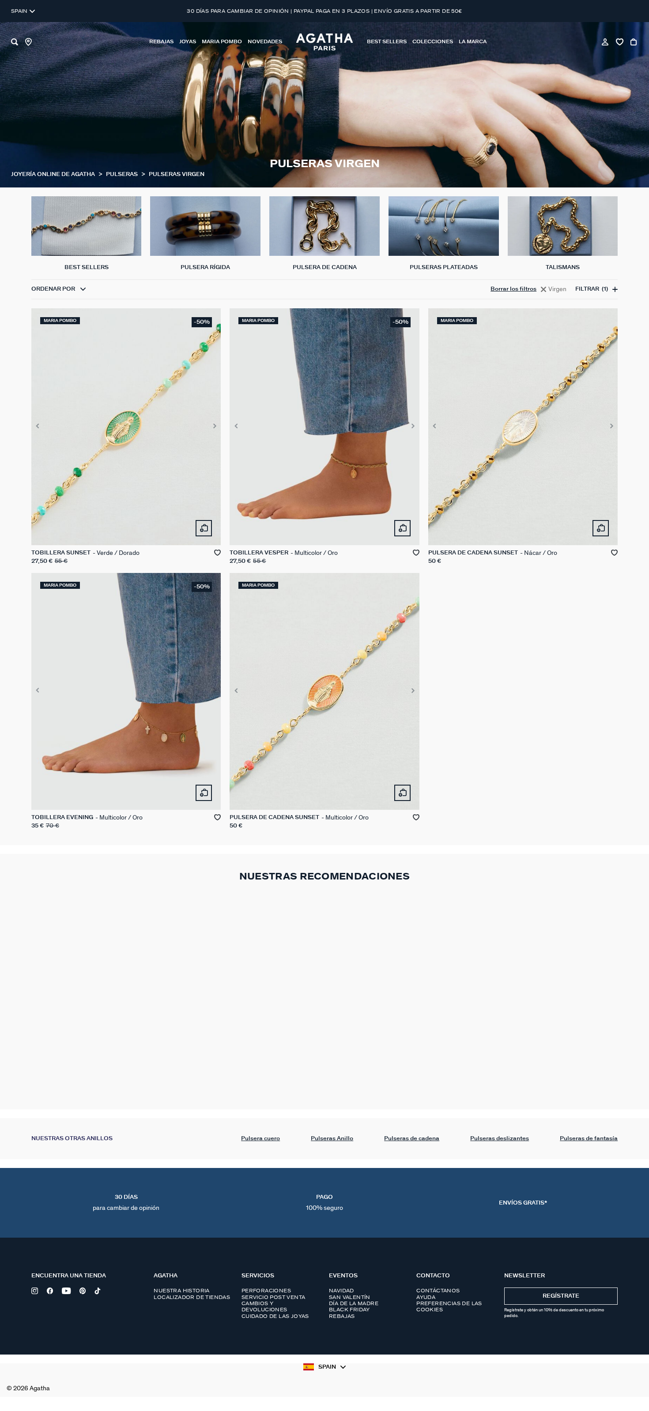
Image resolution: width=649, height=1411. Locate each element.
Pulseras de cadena (411, 1139)
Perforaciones (266, 1290)
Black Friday (349, 1309)
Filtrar (591, 289)
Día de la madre (353, 1303)
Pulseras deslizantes (499, 1139)
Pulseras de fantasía (589, 1139)
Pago (324, 1202)
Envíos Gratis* (523, 1203)
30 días (126, 1202)
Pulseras (122, 174)
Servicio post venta (273, 1297)
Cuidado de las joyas (275, 1316)
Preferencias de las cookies (449, 1306)
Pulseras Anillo (332, 1139)
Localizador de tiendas (192, 1297)
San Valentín (349, 1297)
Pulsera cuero (260, 1139)
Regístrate (561, 1296)
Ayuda (425, 1297)
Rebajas (342, 1316)
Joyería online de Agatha (53, 174)
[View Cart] (634, 42)
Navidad (341, 1290)
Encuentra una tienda (68, 1276)
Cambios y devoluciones (264, 1306)
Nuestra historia (181, 1290)
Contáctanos (438, 1290)
